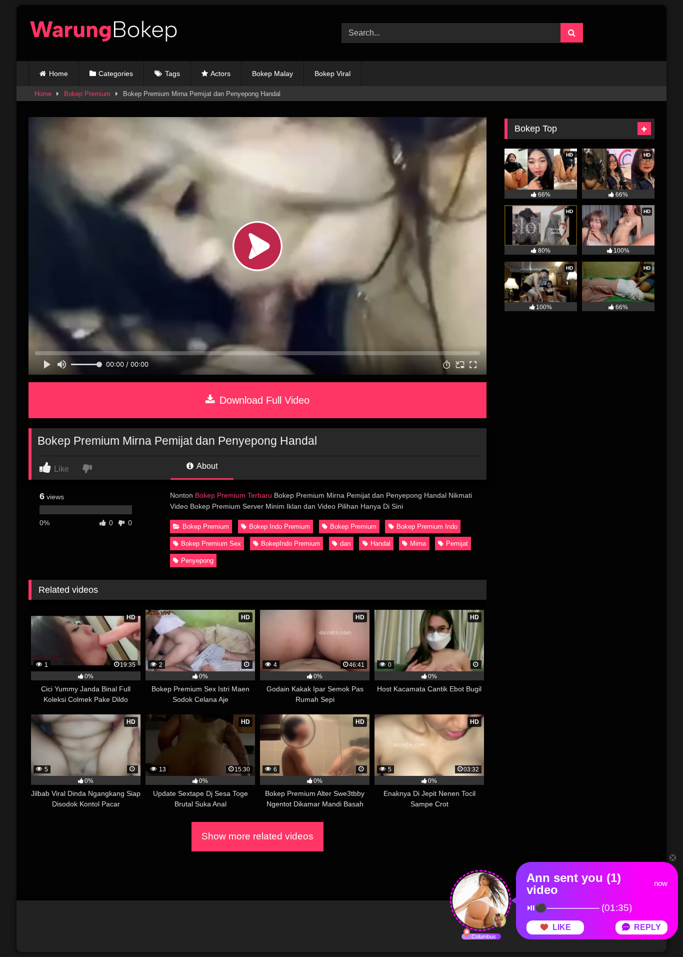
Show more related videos (258, 836)
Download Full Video (263, 400)
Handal (380, 543)
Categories (115, 74)
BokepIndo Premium (290, 543)
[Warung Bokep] (103, 33)
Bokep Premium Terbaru (233, 495)
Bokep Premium (87, 94)
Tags (172, 74)
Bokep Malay (272, 74)
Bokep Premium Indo (427, 526)
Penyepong (197, 560)
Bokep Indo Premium (279, 526)
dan (345, 543)
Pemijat (457, 543)
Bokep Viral (332, 74)
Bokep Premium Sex (211, 543)
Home (58, 74)
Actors (220, 74)
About (206, 466)
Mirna (418, 543)
